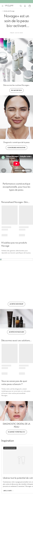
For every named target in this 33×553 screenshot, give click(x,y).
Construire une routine (16, 147)
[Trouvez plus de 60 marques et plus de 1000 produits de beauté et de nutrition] (20, 5)
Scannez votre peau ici (16, 432)
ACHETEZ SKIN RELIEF (16, 304)
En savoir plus (16, 90)
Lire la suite (7, 490)
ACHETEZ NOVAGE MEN (16, 332)
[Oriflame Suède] (9, 5)
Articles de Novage (9, 11)
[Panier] (30, 6)
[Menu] (2, 6)
